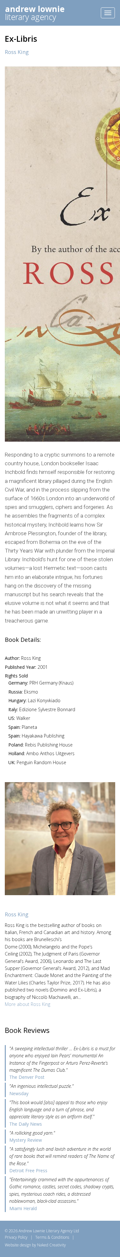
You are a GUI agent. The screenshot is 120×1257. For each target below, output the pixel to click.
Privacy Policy (16, 1237)
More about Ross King (27, 1004)
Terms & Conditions (52, 1237)
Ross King (17, 52)
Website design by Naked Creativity (35, 1245)
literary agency (35, 12)
